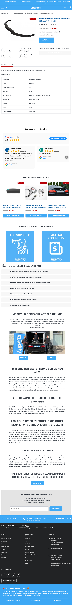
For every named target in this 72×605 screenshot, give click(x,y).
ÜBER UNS (23, 358)
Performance (5, 544)
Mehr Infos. (37, 595)
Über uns (4, 552)
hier (19, 443)
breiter (11, 409)
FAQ (26, 541)
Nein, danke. (57, 600)
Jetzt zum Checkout (55, 53)
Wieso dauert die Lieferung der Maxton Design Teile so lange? (29, 272)
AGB (26, 558)
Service (3, 555)
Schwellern (12, 380)
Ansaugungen (25, 380)
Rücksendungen (29, 552)
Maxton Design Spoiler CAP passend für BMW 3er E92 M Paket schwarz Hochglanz (57, 207)
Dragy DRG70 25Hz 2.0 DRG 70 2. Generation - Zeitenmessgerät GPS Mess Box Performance (13, 207)
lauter (19, 409)
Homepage (4, 13)
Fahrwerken (34, 380)
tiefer (63, 407)
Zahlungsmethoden (59, 388)
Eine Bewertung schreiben (58, 138)
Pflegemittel (5, 547)
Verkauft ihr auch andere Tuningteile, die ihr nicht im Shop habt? (30, 283)
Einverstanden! (35, 600)
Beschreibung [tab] (7, 64)
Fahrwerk (4, 541)
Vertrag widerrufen (9, 581)
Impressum (28, 560)
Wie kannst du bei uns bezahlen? (20, 305)
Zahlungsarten (29, 547)
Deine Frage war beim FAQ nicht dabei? (22, 288)
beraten (36, 413)
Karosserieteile (6, 539)
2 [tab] (37, 219)
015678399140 (66, 2)
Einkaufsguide (37, 483)
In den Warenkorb (13, 216)
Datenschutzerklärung (31, 555)
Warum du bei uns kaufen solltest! (21, 294)
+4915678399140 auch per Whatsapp (30, 528)
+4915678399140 (56, 556)
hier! (27, 526)
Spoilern (59, 378)
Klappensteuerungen (59, 380)
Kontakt (51, 358)
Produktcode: (43, 24)
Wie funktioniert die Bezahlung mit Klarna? (23, 300)
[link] (13, 192)
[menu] (2, 7)
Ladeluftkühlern (43, 380)
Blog (26, 563)
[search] (7, 8)
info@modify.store (57, 549)
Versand (27, 549)
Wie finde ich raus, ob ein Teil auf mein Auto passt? (26, 277)
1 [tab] (34, 219)
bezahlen (38, 456)
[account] (65, 8)
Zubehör (3, 549)
